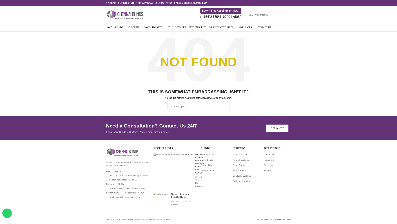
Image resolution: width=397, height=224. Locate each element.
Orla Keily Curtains (241, 176)
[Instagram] (281, 3)
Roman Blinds (207, 154)
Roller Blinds (207, 160)
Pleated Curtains (240, 160)
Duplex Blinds (207, 165)
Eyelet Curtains (239, 154)
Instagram (269, 160)
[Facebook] (277, 3)
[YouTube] (285, 3)
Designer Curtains (241, 181)
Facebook (269, 165)
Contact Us (269, 154)
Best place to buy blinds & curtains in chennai (274, 219)
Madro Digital (165, 219)
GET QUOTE (277, 128)
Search (287, 14)
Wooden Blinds (208, 170)
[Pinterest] (289, 3)
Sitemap (268, 170)
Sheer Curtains (239, 165)
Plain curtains (239, 170)
